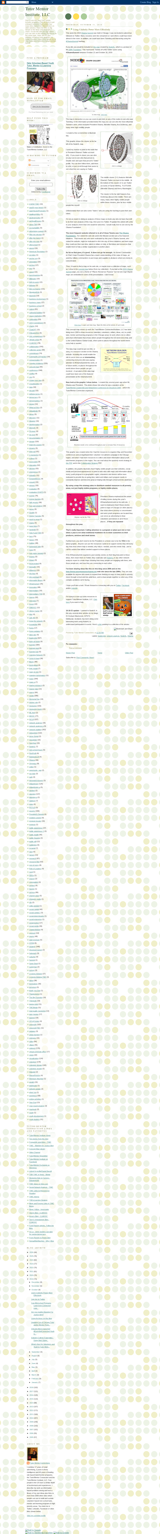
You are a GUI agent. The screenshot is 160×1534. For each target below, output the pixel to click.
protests (32, 824)
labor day (32, 635)
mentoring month (35, 709)
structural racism (35, 950)
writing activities (35, 1099)
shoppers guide (35, 899)
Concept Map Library (37, 1149)
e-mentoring (33, 455)
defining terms (34, 394)
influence (32, 570)
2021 (32, 1271)
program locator (35, 821)
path (30, 777)
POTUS (32, 807)
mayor (31, 692)
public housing (34, 838)
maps (31, 679)
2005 (32, 1437)
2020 (32, 1275)
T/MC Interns (34, 1197)
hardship (32, 530)
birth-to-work (34, 282)
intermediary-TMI (35, 594)
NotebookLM (34, 757)
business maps (35, 302)
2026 (32, 1252)
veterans (32, 1038)
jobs (30, 614)
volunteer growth (35, 1069)
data (30, 387)
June (34, 1363)
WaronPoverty (34, 1075)
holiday (32, 543)
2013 (32, 1407)
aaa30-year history (36, 207)
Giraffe (31, 513)
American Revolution (37, 251)
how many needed (36, 553)
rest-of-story (34, 865)
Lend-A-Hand (34, 658)
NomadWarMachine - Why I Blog (41, 1241)
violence (32, 1048)
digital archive (34, 407)
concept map (83, 269)
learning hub (33, 652)
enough (32, 482)
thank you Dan (34, 991)
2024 (32, 1260)
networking (33, 733)
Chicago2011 (34, 333)
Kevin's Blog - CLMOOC (38, 1216)
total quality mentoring (37, 1011)
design (31, 404)
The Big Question (35, 997)
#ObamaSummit (72, 41)
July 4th (32, 618)
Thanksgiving (34, 994)
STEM (31, 943)
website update (35, 1089)
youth (31, 1113)
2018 (32, 1387)
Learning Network (36, 655)
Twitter (118, 585)
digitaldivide (33, 411)
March (34, 1375)
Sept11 (31, 889)
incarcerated (34, 563)
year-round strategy (36, 1106)
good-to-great (34, 519)
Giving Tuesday (35, 516)
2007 (32, 1429)
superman (33, 967)
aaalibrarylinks (34, 214)
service (32, 892)
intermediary (34, 591)
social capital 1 (34, 913)
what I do (32, 1092)
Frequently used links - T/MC (40, 1142)
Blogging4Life (34, 292)
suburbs (32, 957)
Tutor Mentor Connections (40, 1463)
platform (32, 801)
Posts (32, 161)
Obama (130, 636)
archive (32, 265)
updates (32, 1031)
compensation (34, 360)
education (33, 465)
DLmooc (32, 431)
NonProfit (32, 753)
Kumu (31, 628)
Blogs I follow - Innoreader (39, 1209)
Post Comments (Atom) (85, 657)
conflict (32, 374)
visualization (33, 1058)
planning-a (33, 797)
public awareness (35, 828)
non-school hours (35, 750)
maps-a (32, 682)
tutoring (32, 1018)
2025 (32, 1256)
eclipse (32, 458)
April (33, 1371)
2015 (32, 1399)
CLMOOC (33, 343)
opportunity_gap (35, 770)
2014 (32, 1403)
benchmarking (34, 275)
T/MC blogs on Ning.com (38, 1184)
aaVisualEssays (35, 221)
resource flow (34, 862)
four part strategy (35, 506)
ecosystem (33, 462)
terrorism (32, 987)
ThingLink (33, 1001)
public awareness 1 (36, 831)
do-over (32, 435)
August (34, 1356)
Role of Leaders (35, 869)
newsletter (33, 740)
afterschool (33, 245)
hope (31, 550)
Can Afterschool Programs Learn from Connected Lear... (41, 1305)
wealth (31, 1082)
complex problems (36, 363)
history (31, 540)
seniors (32, 885)
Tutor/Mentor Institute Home (39, 1135)
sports (31, 936)
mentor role (33, 702)
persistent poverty (36, 780)
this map (96, 47)
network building (35, 730)
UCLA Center (34, 1021)
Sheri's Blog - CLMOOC (38, 1213)
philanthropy (33, 784)
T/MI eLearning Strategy (38, 1200)
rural (31, 872)
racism (31, 855)
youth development (36, 1116)
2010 (32, 1418)
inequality (32, 567)
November (36, 1286)
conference (33, 370)
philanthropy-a (34, 787)
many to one (34, 672)
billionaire (32, 279)
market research (35, 685)
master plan (33, 689)
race (31, 852)
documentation (34, 438)
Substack (32, 953)
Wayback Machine (36, 1079)
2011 (32, 1414)
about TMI (33, 224)
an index (32, 255)
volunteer (32, 1062)
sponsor (32, 933)
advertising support (36, 231)
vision (31, 1055)
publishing (33, 845)
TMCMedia (33, 1007)
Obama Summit (87, 33)
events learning (35, 499)
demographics (34, 401)
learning (32, 645)
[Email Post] (130, 633)
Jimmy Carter (34, 611)
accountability (34, 228)
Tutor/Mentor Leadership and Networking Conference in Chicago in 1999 (93, 388)
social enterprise (35, 919)
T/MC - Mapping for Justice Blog (41, 1146)
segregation (33, 882)
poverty (32, 811)
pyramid (32, 848)
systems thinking (35, 974)
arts (30, 268)
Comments (34, 165)
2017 (32, 1391)
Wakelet (32, 1072)
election (32, 468)
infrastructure (34, 584)
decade (32, 391)
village (31, 1045)
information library (36, 580)
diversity (32, 428)
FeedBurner (45, 192)
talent (31, 980)
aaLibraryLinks (34, 218)
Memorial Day (34, 699)
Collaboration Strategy (89, 463)
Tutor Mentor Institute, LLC (37, 11)
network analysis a (36, 726)
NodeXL (111, 47)
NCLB (31, 719)
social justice (34, 923)
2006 (32, 1433)
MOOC (32, 716)
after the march (35, 238)
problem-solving (35, 818)
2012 (32, 1410)
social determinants (36, 916)
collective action (35, 350)
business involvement (37, 299)
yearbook (32, 1109)
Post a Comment (75, 648)
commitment (33, 353)
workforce (33, 1096)
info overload (34, 577)
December (36, 1282)
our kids (32, 774)
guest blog (33, 526)
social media (34, 926)
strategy (32, 947)
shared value (34, 896)
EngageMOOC (34, 479)
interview (32, 601)
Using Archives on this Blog (41, 1318)
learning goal (34, 648)
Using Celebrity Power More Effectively (91, 29)
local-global (33, 665)
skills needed (34, 906)
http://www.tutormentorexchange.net (81, 572)
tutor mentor (33, 1014)
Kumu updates (34, 631)
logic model (33, 668)
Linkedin (74, 588)
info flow (32, 574)
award (31, 272)
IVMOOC (32, 607)
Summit (32, 960)
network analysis (113, 636)
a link (100, 624)
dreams (32, 448)
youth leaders (34, 1119)
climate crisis (34, 340)
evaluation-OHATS (36, 492)
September (36, 1352)
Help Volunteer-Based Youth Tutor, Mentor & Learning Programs (40, 65)
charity (31, 326)
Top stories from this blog (38, 1139)
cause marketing (35, 316)
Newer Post (70, 653)
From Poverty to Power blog (39, 1238)
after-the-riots (34, 241)
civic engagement (35, 336)
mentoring (33, 706)
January (35, 1382)
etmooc (32, 485)
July (33, 1359)
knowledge (33, 624)
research (32, 858)
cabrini (31, 309)
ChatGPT (32, 330)
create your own (35, 380)
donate (31, 441)
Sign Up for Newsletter (41, 106)
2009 (32, 1422)
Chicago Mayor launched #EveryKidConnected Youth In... (42, 1331)
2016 (32, 1395)
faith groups (33, 502)
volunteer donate (35, 1065)
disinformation (34, 424)
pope (31, 804)
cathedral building (35, 313)
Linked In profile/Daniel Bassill (40, 1171)
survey (32, 970)
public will (32, 841)
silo (30, 902)
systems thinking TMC (37, 977)
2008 (32, 1426)
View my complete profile (36, 1516)
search (32, 879)
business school (35, 306)
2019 (32, 1279)
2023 (32, 1264)
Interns (32, 597)
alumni (31, 248)
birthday (32, 285)
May (33, 1367)
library (31, 662)
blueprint (32, 296)
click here (104, 114)
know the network (36, 621)
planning (32, 794)
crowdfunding (34, 384)
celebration (33, 319)
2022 (32, 1267)
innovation (33, 587)
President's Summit (36, 814)
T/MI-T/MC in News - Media (39, 1174)
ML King (32, 713)
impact (31, 560)
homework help (35, 547)
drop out (32, 451)
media (31, 696)
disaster (32, 421)
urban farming (34, 1035)
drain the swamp (35, 445)
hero (31, 536)
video (31, 1041)
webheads (33, 1086)
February (35, 1379)
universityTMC (34, 1028)
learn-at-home (34, 641)
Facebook (125, 585)
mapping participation (37, 675)
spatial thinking (34, 930)
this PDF (69, 463)
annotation (33, 262)
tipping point (33, 1004)
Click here (77, 325)
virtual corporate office (37, 1052)
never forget (33, 736)
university (33, 1024)
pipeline (32, 791)
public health (34, 835)
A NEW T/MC (34, 204)
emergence (33, 472)
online (31, 767)
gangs (31, 509)
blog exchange (34, 289)
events (31, 496)
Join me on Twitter (38, 1299)
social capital (34, 909)
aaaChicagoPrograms (37, 211)
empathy (32, 475)
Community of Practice (37, 357)
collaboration (34, 347)
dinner (31, 414)
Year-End (32, 1102)
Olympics (32, 763)
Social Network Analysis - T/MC (41, 1187)
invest (31, 604)
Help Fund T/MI (35, 533)
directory (32, 418)
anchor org (33, 258)
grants (31, 523)
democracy (33, 397)
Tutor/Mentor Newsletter (38, 1156)
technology (33, 984)
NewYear (32, 743)
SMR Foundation (74, 50)
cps (30, 377)
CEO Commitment (36, 323)
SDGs (31, 875)
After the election (35, 235)
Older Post (129, 653)
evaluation (33, 489)
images (32, 557)
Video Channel (34, 1152)
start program (34, 940)
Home (100, 653)
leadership (102, 636)
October (35, 1290)
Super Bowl (33, 963)
